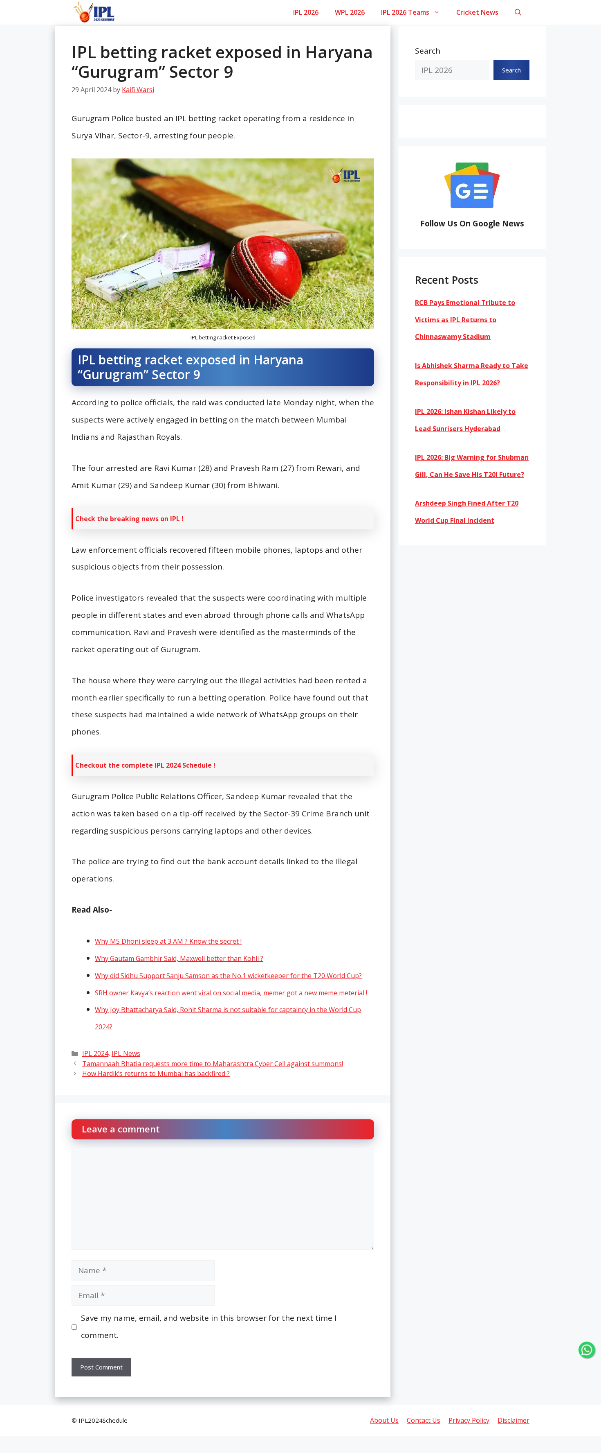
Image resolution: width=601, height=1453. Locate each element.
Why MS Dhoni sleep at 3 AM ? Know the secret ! (168, 941)
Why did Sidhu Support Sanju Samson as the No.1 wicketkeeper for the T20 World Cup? (228, 975)
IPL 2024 (95, 1053)
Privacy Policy (469, 1420)
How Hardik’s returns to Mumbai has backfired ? (156, 1073)
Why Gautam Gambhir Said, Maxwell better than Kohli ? (179, 958)
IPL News (126, 1053)
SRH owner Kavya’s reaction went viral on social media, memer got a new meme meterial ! (231, 992)
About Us (384, 1420)
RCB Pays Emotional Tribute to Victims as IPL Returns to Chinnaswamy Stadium (465, 319)
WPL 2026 (350, 12)
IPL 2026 (305, 12)
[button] (518, 12)
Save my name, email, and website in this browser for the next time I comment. (208, 1326)
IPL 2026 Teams (405, 12)
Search (427, 50)
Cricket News (477, 12)
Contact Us (423, 1420)
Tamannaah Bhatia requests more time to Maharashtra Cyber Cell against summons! (212, 1063)
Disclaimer (513, 1420)
